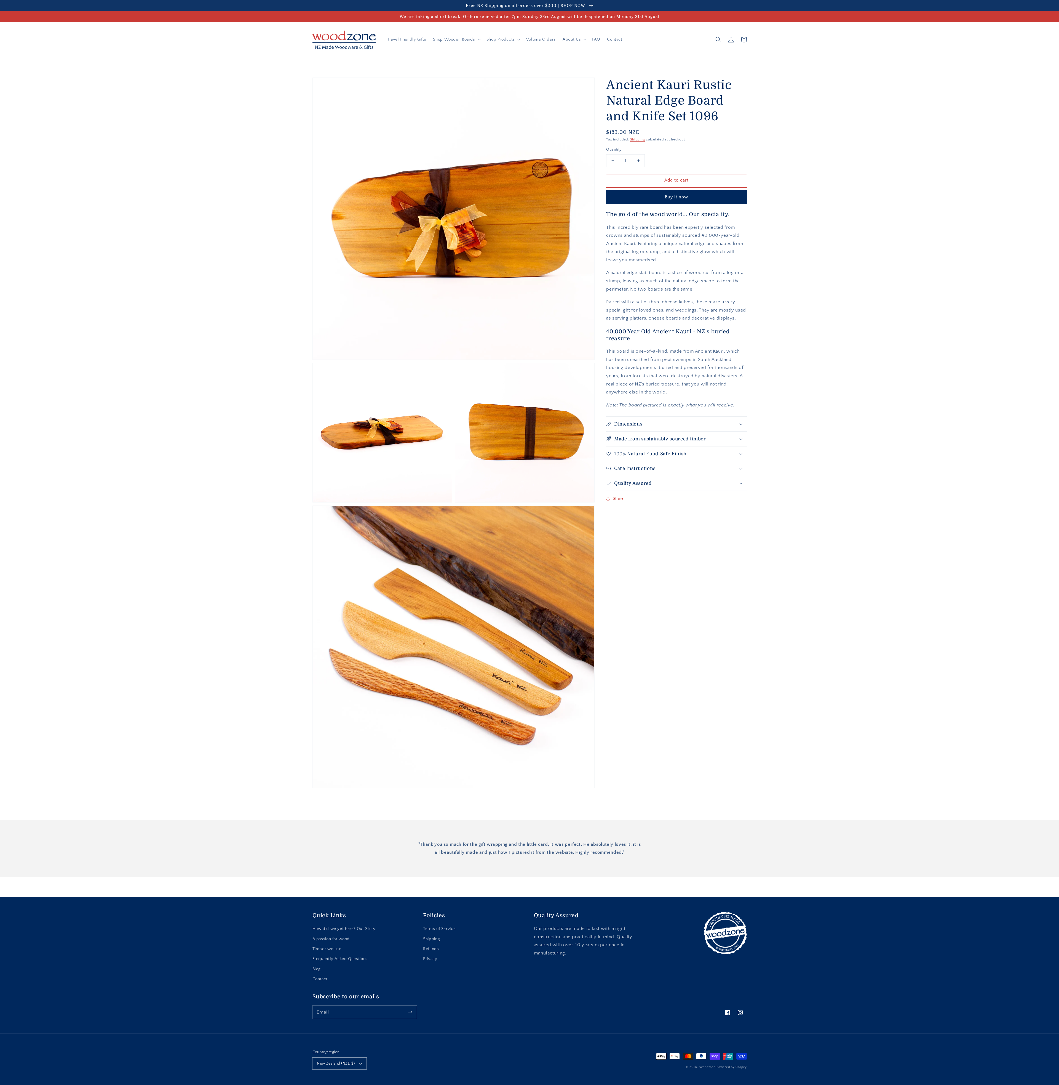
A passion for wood (331, 939)
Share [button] (618, 498)
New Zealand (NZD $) (336, 1063)
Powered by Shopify (731, 1067)
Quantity (613, 149)
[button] (456, 39)
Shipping (637, 139)
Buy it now (676, 197)
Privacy (430, 959)
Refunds (431, 949)
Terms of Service (439, 929)
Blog (316, 969)
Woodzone (707, 1067)
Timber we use (326, 949)
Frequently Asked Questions (340, 959)
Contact (320, 979)
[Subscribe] (410, 1012)
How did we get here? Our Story (344, 929)
